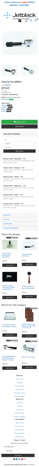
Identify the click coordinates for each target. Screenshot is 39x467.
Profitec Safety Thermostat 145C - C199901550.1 (9, 287)
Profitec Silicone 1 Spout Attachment (28, 287)
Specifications (8, 223)
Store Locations (19, 413)
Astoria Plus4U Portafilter (27, 255)
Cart (35, 20)
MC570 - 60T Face (28, 357)
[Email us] (14, 459)
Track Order (19, 389)
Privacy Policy (19, 426)
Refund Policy (19, 436)
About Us (19, 402)
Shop (31, 21)
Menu (26, 21)
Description (7, 215)
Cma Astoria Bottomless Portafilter (6, 255)
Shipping (19, 382)
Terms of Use (19, 423)
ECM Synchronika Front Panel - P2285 (9, 326)
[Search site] (19, 20)
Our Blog (19, 406)
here (8, 162)
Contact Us (19, 409)
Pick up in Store (19, 386)
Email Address (9, 447)
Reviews (6, 228)
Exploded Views (19, 396)
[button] (19, 126)
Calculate (20, 151)
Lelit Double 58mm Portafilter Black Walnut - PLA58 (9, 358)
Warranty (6, 219)
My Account (19, 379)
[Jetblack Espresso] (19, 15)
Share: (4, 85)
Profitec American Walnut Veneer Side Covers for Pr (28, 326)
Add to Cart (20, 122)
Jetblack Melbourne (12, 2)
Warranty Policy (19, 433)
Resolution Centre (19, 393)
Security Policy (19, 430)
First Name (9, 451)
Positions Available (19, 416)
